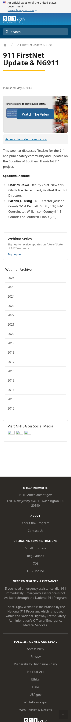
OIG (35, 563)
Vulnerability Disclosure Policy (35, 664)
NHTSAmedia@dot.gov (35, 495)
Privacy (35, 656)
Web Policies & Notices (35, 710)
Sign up (14, 254)
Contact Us (35, 531)
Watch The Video (35, 114)
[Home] (5, 45)
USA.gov (35, 694)
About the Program (35, 523)
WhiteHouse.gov (35, 702)
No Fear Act (35, 672)
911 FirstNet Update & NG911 (35, 45)
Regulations (35, 556)
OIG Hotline (35, 571)
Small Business (35, 548)
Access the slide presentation (26, 139)
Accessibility (35, 649)
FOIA (35, 687)
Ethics (35, 679)
